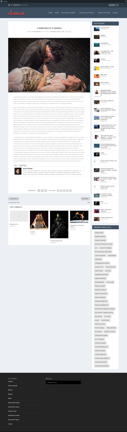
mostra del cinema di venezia (105, 309)
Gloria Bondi (37, 31)
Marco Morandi (100, 297)
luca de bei (110, 282)
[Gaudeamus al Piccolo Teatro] (79, 217)
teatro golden (100, 350)
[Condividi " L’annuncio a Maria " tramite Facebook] (39, 190)
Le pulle (32, 232)
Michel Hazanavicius (101, 305)
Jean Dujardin (99, 282)
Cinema (10, 381)
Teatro (10, 424)
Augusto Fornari (105, 248)
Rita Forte (98, 331)
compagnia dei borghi (102, 263)
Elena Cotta (99, 267)
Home (50, 13)
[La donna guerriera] (59, 224)
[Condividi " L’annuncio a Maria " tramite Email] (46, 190)
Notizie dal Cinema (68, 13)
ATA (96, 248)
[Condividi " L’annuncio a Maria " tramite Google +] (42, 190)
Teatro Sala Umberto (102, 358)
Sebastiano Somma (101, 335)
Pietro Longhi (99, 328)
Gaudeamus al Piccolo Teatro (77, 226)
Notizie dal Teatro (86, 13)
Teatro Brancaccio (101, 347)
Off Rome (107, 316)
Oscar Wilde (105, 320)
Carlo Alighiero (100, 255)
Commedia (98, 259)
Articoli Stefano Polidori (103, 244)
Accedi (115, 13)
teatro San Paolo (101, 362)
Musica (10, 394)
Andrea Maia (99, 233)
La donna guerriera (56, 241)
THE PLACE (24, 5)
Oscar (97, 320)
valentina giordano (102, 366)
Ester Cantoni (110, 267)
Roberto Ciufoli (109, 331)
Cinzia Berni (112, 255)
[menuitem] (1, 1)
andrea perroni (100, 236)
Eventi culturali (104, 13)
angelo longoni (100, 240)
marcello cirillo (100, 290)
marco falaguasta (101, 293)
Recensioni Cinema (14, 415)
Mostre (10, 390)
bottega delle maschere (103, 252)
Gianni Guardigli (100, 278)
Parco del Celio (100, 324)
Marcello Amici (100, 286)
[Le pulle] (39, 220)
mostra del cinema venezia (104, 312)
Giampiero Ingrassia (101, 274)
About (15, 165)
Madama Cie (14, 224)
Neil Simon (98, 316)
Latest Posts (23, 165)
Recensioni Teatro (55, 31)
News (57, 13)
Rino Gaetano (111, 328)
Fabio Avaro (99, 271)
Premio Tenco (12, 411)
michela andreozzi (101, 301)
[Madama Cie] (19, 216)
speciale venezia (100, 343)
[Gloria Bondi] (18, 174)
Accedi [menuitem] (5, 1)
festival (108, 271)
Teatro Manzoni (100, 354)
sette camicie (99, 339)
